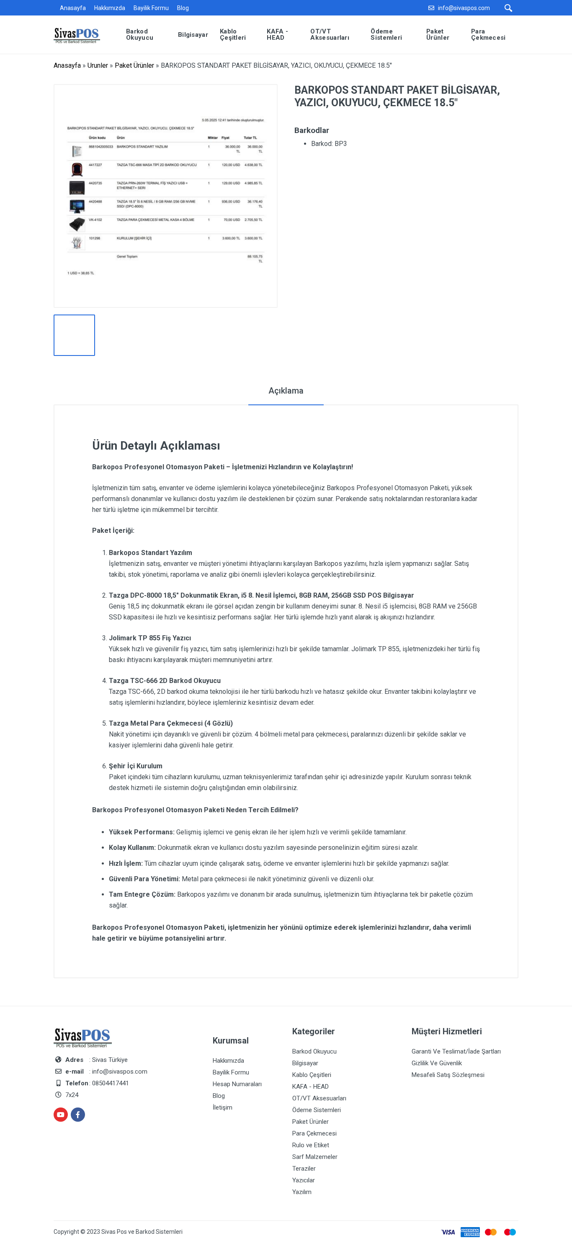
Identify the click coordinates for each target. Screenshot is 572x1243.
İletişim (222, 1107)
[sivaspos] (83, 34)
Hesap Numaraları (237, 1084)
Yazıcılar (303, 1180)
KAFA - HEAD (310, 1086)
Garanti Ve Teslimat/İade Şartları (456, 1051)
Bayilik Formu (151, 8)
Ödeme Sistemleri (316, 1110)
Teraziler (304, 1168)
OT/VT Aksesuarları (319, 1098)
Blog (183, 8)
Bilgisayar (305, 1063)
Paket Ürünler (134, 65)
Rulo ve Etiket (310, 1145)
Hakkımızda (109, 8)
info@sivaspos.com (464, 8)
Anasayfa (73, 8)
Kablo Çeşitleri (311, 1075)
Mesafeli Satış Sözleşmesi (448, 1075)
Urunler (98, 65)
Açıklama (286, 391)
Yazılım (302, 1192)
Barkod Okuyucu (314, 1051)
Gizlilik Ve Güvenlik (437, 1063)
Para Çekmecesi (314, 1133)
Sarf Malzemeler (315, 1157)
